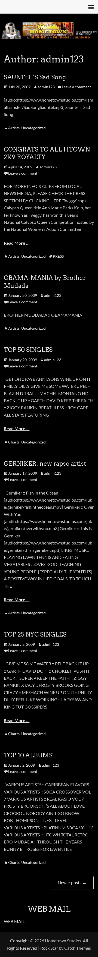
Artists (14, 127)
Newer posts (72, 882)
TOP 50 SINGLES (28, 349)
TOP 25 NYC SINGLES (35, 634)
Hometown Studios (63, 940)
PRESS (58, 256)
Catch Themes (77, 947)
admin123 (46, 86)
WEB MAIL (14, 921)
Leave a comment (76, 86)
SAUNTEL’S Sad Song (35, 77)
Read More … (16, 242)
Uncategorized (33, 127)
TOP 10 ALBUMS (28, 755)
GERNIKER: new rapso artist (45, 463)
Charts (14, 442)
